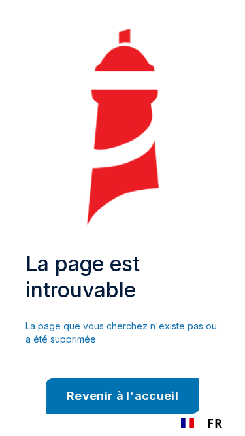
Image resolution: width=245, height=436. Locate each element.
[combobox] (201, 423)
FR (214, 423)
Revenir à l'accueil (122, 396)
